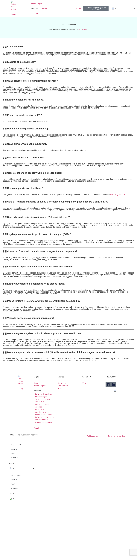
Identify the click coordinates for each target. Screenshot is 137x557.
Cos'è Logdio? (15, 46)
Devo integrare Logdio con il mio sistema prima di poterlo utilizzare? (45, 333)
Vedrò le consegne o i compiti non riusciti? (30, 318)
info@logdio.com (117, 194)
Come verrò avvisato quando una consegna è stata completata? (42, 251)
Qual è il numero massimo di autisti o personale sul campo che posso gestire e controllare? (57, 201)
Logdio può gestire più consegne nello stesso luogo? (36, 283)
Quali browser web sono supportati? (27, 144)
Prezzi (44, 8)
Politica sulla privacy (95, 436)
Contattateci (83, 29)
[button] (68, 46)
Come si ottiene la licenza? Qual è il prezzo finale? (34, 173)
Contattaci (35, 13)
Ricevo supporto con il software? (25, 188)
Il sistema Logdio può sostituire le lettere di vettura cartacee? (40, 266)
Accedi (11, 463)
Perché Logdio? (37, 3)
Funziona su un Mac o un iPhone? (25, 157)
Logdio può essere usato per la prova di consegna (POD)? (39, 234)
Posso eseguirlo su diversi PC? (24, 115)
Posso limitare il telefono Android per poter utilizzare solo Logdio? (43, 301)
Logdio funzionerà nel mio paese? (25, 99)
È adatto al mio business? (21, 62)
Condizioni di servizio (116, 436)
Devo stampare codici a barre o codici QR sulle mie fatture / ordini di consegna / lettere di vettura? (61, 352)
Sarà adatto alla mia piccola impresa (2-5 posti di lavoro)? (38, 217)
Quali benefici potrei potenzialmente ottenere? (32, 80)
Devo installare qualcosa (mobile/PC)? (28, 128)
